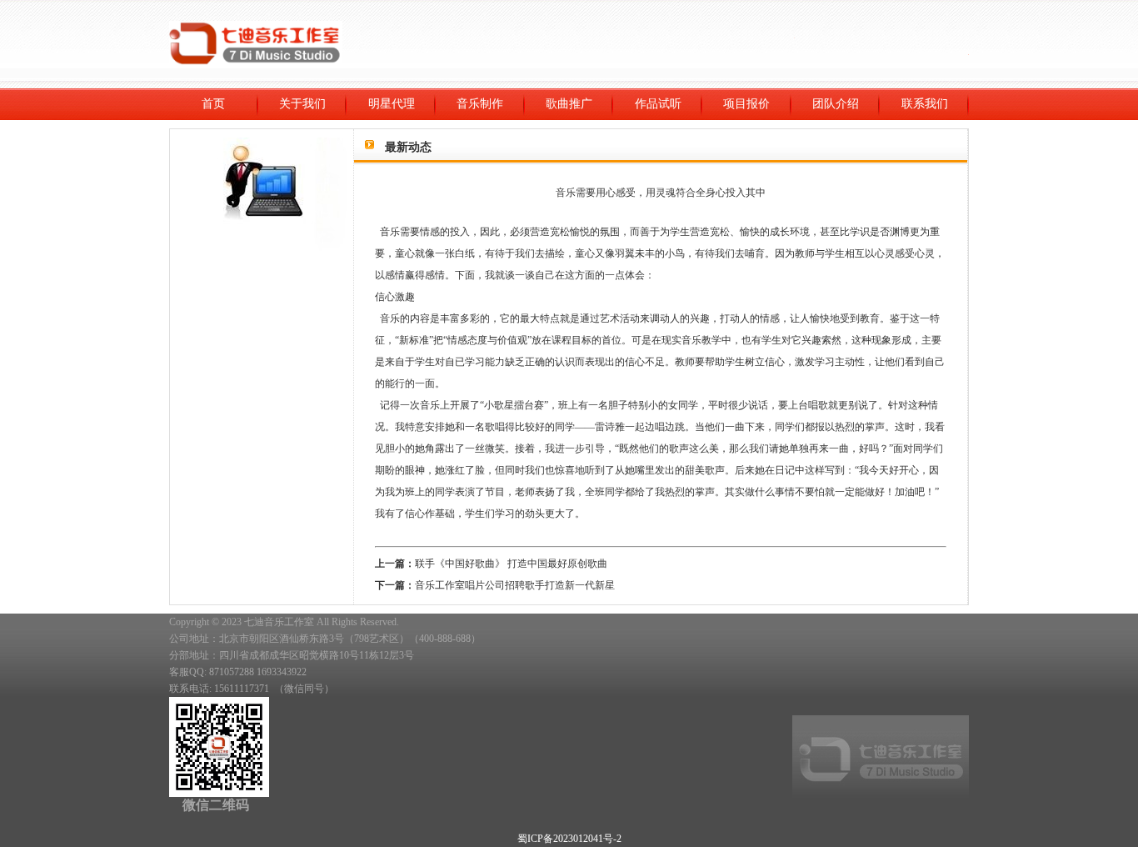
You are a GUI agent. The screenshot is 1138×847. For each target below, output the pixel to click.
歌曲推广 (569, 104)
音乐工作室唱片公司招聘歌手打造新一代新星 (515, 585)
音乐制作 (480, 104)
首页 (213, 104)
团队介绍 (835, 104)
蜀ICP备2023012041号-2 (569, 838)
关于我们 (302, 104)
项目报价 (746, 104)
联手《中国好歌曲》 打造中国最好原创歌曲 (511, 563)
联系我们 (924, 104)
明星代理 (391, 104)
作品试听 (658, 104)
